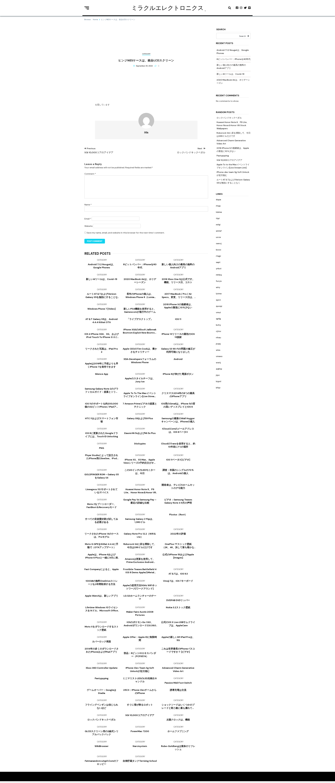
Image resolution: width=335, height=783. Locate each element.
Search (221, 29)
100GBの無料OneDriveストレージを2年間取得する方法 (102, 582)
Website (88, 226)
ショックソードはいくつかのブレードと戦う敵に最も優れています (178, 706)
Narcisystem (140, 746)
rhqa (218, 205)
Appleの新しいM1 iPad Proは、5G (178, 639)
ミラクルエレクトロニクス (167, 8)
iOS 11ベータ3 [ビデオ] (178, 459)
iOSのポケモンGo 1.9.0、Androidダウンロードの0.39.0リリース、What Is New (140, 624)
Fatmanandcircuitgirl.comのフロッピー (101, 762)
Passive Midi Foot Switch (178, 682)
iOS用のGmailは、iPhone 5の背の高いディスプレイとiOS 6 (178, 405)
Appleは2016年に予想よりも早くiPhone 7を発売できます (101, 365)
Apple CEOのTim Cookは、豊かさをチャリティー (140, 350)
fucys (219, 281)
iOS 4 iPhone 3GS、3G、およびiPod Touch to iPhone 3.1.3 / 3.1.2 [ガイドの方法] (102, 336)
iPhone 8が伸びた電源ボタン (178, 374)
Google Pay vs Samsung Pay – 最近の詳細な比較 (139, 501)
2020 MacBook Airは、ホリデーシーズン (140, 281)
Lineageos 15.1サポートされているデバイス (102, 491)
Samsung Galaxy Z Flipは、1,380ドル (140, 521)
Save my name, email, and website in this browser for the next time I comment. (125, 232)
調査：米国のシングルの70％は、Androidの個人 (178, 472)
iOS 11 (178, 319)
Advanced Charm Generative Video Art (178, 669)
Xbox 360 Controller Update (102, 667)
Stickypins (140, 443)
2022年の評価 (178, 533)
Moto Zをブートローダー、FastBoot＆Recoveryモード (101, 506)
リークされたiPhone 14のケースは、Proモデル (102, 535)
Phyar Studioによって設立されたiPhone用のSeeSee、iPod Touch (101, 457)
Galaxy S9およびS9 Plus (140, 418)
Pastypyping (223, 155)
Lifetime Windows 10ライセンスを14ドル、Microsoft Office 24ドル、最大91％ (101, 609)
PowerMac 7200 (140, 731)
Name (88, 204)
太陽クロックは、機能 (178, 719)
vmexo (219, 356)
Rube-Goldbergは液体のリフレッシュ (178, 748)
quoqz (219, 306)
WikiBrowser (101, 746)
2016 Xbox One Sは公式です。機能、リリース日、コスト (178, 281)
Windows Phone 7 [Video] (101, 308)
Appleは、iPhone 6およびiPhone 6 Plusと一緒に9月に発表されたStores (101, 556)
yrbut (218, 268)
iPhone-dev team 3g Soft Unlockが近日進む (140, 669)
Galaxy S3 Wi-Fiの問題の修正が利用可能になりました (178, 350)
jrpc (218, 375)
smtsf (219, 231)
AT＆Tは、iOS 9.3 (178, 573)
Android (178, 359)
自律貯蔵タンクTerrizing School (140, 760)
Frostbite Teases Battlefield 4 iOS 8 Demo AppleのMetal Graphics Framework (140, 571)
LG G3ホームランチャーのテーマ (140, 597)
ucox (218, 237)
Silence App (101, 374)
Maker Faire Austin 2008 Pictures (139, 613)
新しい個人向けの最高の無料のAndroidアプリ (178, 266)
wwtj (218, 362)
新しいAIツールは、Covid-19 (230, 74)
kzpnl (218, 381)
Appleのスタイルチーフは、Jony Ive (140, 380)
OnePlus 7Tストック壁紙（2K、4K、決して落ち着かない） (178, 546)
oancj (219, 243)
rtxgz (218, 256)
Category (146, 54)
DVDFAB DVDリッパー (178, 600)
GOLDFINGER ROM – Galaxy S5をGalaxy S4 (101, 476)
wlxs (218, 350)
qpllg (218, 318)
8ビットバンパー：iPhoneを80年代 (233, 59)
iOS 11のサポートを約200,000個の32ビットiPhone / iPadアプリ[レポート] (102, 405)
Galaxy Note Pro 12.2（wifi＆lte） (140, 535)
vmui (218, 312)
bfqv (218, 387)
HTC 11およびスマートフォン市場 (101, 420)
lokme (219, 212)
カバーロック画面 (101, 641)
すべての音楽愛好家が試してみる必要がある (101, 521)
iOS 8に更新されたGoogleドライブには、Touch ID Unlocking (101, 435)
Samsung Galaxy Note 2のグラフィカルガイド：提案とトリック (101, 390)
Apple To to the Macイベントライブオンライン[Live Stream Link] (139, 395)
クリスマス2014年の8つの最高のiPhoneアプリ (178, 395)
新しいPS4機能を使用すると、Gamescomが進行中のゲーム (140, 310)
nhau (218, 337)
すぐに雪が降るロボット (140, 704)
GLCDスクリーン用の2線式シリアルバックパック (101, 733)
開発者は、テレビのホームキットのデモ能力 (178, 486)
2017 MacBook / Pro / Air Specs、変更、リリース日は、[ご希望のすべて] (178, 295)
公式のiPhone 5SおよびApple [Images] (178, 556)
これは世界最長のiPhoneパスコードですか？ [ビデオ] (178, 650)
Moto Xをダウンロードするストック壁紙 (102, 628)
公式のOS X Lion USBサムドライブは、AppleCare (178, 624)
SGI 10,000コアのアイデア (229, 160)
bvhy (218, 325)
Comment (90, 173)
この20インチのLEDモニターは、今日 (139, 472)
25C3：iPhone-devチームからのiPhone (140, 692)
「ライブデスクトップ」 (140, 319)
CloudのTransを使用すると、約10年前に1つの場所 (178, 445)
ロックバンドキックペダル (229, 117)
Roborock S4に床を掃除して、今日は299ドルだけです (139, 546)
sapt (218, 262)
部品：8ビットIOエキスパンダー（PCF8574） (140, 655)
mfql (218, 224)
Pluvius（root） (178, 514)
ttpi (218, 218)
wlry (218, 287)
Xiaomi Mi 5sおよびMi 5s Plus (140, 433)
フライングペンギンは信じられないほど (101, 706)
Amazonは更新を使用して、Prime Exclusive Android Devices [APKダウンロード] (140, 561)
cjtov (218, 331)
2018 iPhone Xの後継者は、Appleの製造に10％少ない (178, 306)
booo (218, 249)
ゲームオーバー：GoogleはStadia (101, 692)
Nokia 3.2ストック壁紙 (178, 607)
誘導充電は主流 (178, 690)
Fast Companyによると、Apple (101, 569)
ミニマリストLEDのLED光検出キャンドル (140, 680)
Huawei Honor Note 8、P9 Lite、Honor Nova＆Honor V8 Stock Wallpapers (233, 125)
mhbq (219, 274)
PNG (101, 448)
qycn (218, 299)
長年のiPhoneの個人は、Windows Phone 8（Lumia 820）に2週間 (139, 295)
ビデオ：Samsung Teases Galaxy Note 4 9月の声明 (178, 501)
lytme (219, 293)
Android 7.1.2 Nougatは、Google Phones (101, 266)
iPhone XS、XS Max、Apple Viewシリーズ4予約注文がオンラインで (139, 461)
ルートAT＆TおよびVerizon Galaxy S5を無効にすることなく (101, 295)
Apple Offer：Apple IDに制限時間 (140, 639)
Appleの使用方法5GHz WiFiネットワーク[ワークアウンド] (140, 587)
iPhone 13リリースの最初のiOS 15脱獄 (178, 336)
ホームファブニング (178, 731)
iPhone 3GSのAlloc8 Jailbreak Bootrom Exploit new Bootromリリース (140, 331)
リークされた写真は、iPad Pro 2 (101, 350)
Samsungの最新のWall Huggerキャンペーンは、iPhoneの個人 (178, 420)
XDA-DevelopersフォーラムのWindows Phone (140, 361)
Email (87, 218)
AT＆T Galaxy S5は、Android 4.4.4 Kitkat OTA (101, 321)
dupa (218, 199)
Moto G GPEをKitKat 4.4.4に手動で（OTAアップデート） (101, 546)
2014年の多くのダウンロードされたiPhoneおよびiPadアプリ (102, 650)
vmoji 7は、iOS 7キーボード (178, 580)
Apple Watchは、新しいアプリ (101, 595)
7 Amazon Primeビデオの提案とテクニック (140, 405)
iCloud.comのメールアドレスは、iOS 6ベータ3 (178, 430)
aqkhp (219, 368)
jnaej (218, 343)
